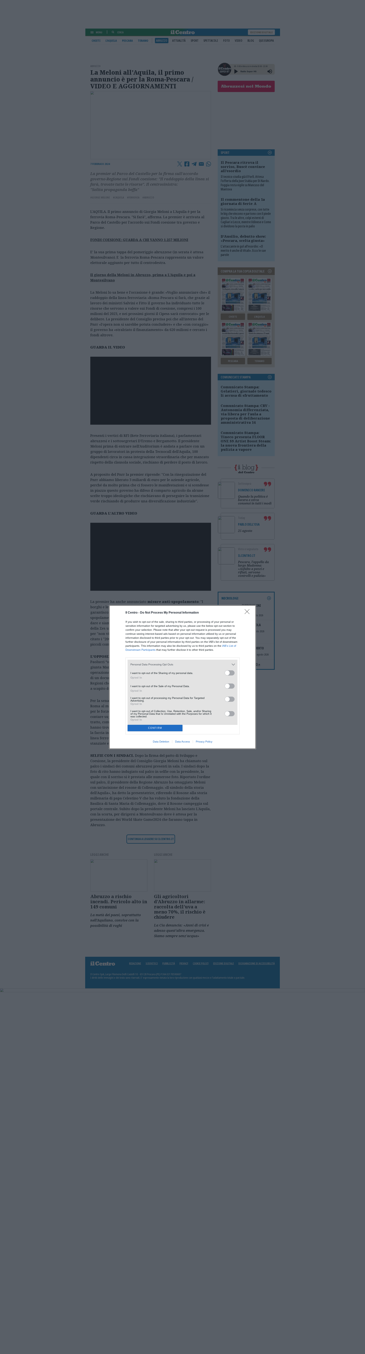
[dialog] (182, 677)
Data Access (182, 741)
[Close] (248, 612)
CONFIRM (155, 728)
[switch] (230, 672)
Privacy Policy (204, 741)
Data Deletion (161, 741)
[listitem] (182, 665)
